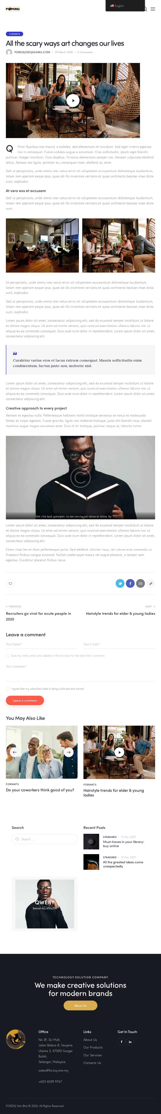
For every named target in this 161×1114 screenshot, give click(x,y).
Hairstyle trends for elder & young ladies (113, 792)
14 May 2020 (128, 837)
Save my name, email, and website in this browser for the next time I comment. (58, 655)
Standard (109, 837)
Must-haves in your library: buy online (123, 844)
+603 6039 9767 (50, 1081)
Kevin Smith (118, 516)
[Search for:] (45, 839)
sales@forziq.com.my (53, 1070)
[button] (15, 752)
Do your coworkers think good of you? (40, 789)
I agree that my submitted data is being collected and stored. (47, 688)
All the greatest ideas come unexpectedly (123, 864)
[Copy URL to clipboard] (150, 583)
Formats (14, 33)
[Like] (11, 583)
